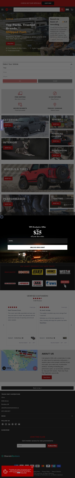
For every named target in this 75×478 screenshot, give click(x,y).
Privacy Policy (24, 472)
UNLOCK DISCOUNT (37, 247)
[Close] (32, 467)
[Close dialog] (1, 217)
